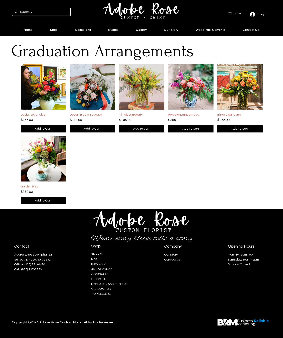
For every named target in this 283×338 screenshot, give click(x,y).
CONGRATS (99, 274)
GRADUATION (101, 288)
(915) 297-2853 (31, 269)
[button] (236, 13)
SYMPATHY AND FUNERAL (109, 284)
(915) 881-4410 (34, 264)
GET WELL (98, 279)
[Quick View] (43, 87)
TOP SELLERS (101, 293)
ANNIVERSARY (101, 269)
